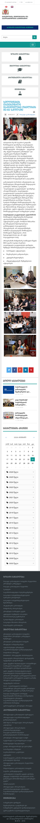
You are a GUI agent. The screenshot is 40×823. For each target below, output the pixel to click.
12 (16, 455)
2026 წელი (13, 472)
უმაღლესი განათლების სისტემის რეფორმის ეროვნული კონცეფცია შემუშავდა (16, 636)
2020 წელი (13, 502)
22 (28, 459)
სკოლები (7, 589)
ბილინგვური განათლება (13, 625)
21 (24, 459)
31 (24, 447)
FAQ (21, 2)
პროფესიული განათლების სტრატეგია (18, 714)
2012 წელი (13, 543)
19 (16, 459)
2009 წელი (13, 558)
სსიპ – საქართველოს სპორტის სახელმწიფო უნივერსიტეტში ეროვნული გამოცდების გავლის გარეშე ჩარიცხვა (19, 688)
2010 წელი (13, 553)
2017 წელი (13, 517)
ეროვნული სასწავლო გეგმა (14, 611)
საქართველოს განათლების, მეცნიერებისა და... (23, 389)
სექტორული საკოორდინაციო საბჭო (17, 740)
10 (7, 455)
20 (20, 459)
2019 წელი (13, 507)
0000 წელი (13, 563)
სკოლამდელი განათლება (13, 619)
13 (20, 455)
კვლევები (7, 755)
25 (11, 463)
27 (7, 447)
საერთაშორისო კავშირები (13, 752)
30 (20, 447)
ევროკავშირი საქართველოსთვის (16, 810)
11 (11, 455)
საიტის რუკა (29, 2)
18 (11, 459)
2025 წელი (13, 477)
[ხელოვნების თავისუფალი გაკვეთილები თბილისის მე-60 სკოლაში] (20, 126)
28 (11, 447)
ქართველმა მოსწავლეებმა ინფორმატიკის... (22, 415)
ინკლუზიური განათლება (13, 606)
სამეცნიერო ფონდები (12, 802)
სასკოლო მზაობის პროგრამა (15, 622)
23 (33, 459)
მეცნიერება (20, 89)
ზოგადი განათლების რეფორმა (15, 586)
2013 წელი (13, 538)
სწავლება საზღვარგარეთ (13, 644)
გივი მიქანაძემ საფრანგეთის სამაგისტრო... (21, 402)
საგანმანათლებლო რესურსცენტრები (18, 592)
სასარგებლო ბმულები (11, 2)
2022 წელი (13, 492)
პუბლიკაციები (9, 784)
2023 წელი (13, 487)
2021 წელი (13, 497)
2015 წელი (13, 528)
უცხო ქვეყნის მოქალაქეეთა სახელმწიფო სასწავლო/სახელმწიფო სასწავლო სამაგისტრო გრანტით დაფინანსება (19, 666)
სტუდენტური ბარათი (11, 683)
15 (28, 455)
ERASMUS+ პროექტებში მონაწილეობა (18, 655)
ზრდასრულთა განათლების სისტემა (17, 768)
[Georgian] (6, 7)
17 (7, 459)
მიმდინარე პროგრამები (12, 608)
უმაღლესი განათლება (20, 66)
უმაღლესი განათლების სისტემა (16, 641)
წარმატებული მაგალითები (14, 743)
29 (16, 447)
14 (24, 455)
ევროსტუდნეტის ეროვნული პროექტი (17, 706)
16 (33, 455)
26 (16, 463)
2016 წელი (13, 522)
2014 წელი (13, 533)
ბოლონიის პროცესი (11, 652)
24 (7, 463)
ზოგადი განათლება (20, 54)
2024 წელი (13, 482)
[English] (12, 7)
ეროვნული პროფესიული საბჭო (15, 738)
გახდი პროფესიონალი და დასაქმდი (17, 746)
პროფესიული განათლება (20, 78)
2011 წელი (13, 548)
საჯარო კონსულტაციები (12, 771)
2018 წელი (13, 512)
